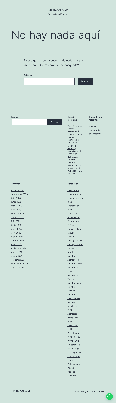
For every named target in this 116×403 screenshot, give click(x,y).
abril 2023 (16, 209)
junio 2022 (16, 225)
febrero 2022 (17, 240)
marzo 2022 (17, 236)
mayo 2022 (16, 229)
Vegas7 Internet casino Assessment (75, 129)
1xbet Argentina (75, 194)
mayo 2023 (16, 206)
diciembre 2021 (18, 248)
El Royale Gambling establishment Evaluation (74, 150)
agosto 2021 (17, 252)
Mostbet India (74, 283)
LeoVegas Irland (75, 244)
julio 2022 (16, 221)
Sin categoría (73, 345)
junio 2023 (16, 202)
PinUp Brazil (73, 318)
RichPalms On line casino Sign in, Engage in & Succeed (74, 169)
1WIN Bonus (73, 190)
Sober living (73, 348)
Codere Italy (73, 221)
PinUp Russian (74, 337)
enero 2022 (16, 244)
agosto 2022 (17, 217)
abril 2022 (16, 233)
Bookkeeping (73, 217)
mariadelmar (58, 10)
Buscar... (27, 75)
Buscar (14, 117)
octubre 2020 (17, 260)
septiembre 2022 (19, 213)
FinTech (71, 225)
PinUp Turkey (73, 341)
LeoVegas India (74, 240)
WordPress (99, 391)
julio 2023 (16, 198)
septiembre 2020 (19, 263)
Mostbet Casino (75, 263)
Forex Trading (74, 229)
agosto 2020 (17, 267)
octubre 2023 (17, 190)
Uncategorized (74, 352)
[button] (109, 396)
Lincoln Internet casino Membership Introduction (75, 138)
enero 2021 (16, 256)
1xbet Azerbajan (75, 198)
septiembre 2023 (19, 194)
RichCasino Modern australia (72, 159)
